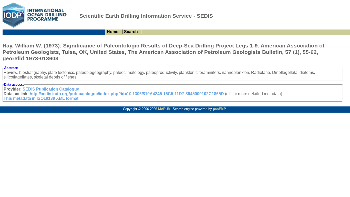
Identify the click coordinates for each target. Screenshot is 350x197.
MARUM (164, 109)
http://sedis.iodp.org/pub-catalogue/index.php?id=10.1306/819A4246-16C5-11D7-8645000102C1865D (127, 94)
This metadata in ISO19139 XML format (41, 98)
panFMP (219, 109)
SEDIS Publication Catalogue (51, 89)
